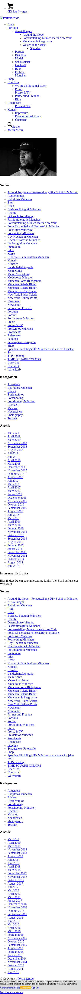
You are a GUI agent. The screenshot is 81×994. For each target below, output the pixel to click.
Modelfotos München (20, 277)
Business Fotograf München (24, 209)
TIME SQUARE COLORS (24, 359)
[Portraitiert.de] (9, 18)
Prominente (14, 332)
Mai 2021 (13, 433)
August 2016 (15, 511)
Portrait (12, 315)
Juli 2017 (13, 480)
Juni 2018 (13, 456)
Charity (12, 212)
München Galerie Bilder (22, 284)
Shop (11, 345)
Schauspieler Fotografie (22, 342)
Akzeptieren (25, 987)
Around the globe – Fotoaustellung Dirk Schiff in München (43, 192)
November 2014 (17, 555)
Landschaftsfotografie (20, 267)
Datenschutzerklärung (21, 216)
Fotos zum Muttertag (20, 229)
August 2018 (15, 450)
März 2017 (14, 490)
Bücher (12, 391)
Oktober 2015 (16, 535)
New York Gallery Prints (22, 298)
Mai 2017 (13, 484)
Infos (11, 250)
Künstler (13, 263)
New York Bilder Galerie (22, 294)
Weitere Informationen (10, 987)
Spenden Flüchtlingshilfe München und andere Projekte (41, 349)
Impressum (14, 246)
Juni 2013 (13, 565)
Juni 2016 (13, 514)
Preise (11, 321)
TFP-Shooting (16, 355)
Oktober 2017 (16, 473)
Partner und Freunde (20, 308)
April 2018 (14, 460)
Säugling (13, 338)
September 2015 (17, 538)
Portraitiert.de (26, 978)
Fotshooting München (21, 233)
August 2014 (15, 562)
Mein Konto (15, 270)
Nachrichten (15, 411)
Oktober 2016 (16, 504)
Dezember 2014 (17, 552)
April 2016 (14, 521)
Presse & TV (15, 325)
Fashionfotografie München (24, 219)
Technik (12, 418)
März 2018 (14, 463)
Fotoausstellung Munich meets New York (32, 223)
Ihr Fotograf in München (22, 243)
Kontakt (12, 260)
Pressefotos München (20, 328)
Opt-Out (35, 987)
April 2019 (14, 436)
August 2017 (15, 477)
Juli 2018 (13, 453)
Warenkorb (14, 369)
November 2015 (17, 531)
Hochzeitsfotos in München (24, 240)
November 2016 (17, 501)
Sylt (10, 352)
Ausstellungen (16, 195)
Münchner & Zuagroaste (22, 291)
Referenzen (14, 335)
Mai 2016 (13, 518)
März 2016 (14, 525)
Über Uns (13, 362)
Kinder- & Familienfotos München (28, 257)
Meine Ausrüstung (18, 274)
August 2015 (15, 542)
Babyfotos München (20, 199)
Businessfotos (16, 394)
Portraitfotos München (21, 318)
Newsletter (14, 301)
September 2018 (17, 446)
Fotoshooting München (21, 401)
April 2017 (14, 487)
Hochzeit (13, 404)
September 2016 (17, 507)
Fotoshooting (15, 397)
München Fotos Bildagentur (24, 280)
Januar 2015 (15, 548)
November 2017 (17, 470)
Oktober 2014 (16, 559)
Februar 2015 (16, 545)
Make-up (13, 408)
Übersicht (13, 366)
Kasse (11, 253)
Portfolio (13, 311)
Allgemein (14, 384)
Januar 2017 (15, 494)
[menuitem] (44, 24)
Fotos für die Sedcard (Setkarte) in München (34, 226)
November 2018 (17, 443)
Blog (10, 202)
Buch (11, 206)
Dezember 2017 (17, 467)
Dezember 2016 (17, 497)
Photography (15, 415)
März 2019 (14, 439)
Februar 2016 (16, 528)
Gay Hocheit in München (23, 236)
